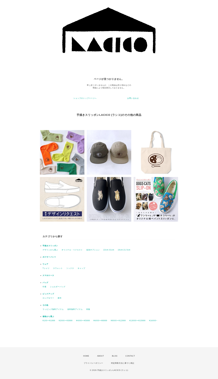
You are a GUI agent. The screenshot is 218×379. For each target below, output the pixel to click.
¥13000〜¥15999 (137, 321)
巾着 (44, 287)
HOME (86, 356)
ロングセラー (48, 298)
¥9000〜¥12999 (118, 321)
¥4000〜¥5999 (83, 321)
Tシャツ (46, 268)
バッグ (45, 283)
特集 (88, 309)
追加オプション (93, 250)
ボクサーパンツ (49, 257)
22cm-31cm (108, 250)
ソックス (70, 268)
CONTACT (130, 356)
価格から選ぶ (48, 316)
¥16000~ (153, 321)
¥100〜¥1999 (49, 321)
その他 (45, 305)
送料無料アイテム (75, 309)
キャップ (81, 268)
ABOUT (100, 356)
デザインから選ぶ (50, 250)
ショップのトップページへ (85, 98)
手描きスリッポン (50, 246)
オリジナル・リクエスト (72, 250)
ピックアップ (48, 294)
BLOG (114, 356)
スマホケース (48, 275)
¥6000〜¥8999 (100, 321)
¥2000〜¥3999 (66, 321)
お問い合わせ (133, 98)
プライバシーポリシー (93, 363)
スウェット (58, 268)
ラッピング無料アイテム (53, 309)
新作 (60, 298)
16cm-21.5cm (124, 250)
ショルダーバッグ (57, 287)
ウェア (45, 264)
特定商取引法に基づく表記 (122, 363)
